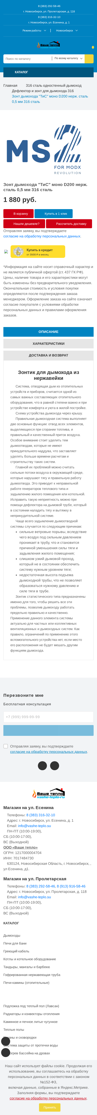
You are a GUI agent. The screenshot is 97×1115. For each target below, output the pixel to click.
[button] (48, 72)
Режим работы (32, 30)
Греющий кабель (16, 951)
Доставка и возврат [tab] (48, 355)
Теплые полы (13, 1029)
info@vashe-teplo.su (34, 826)
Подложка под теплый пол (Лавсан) (31, 1006)
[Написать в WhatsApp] (54, 765)
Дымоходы (11, 935)
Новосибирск (64, 30)
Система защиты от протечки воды (30, 1045)
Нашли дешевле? (26, 224)
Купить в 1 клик (55, 213)
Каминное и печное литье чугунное (30, 1022)
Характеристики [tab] (49, 343)
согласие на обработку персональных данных (41, 236)
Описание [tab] (48, 332)
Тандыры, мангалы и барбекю (26, 967)
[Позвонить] (42, 765)
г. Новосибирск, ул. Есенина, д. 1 (49, 22)
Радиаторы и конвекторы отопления (31, 1014)
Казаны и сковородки (19, 1037)
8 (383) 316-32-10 (48, 17)
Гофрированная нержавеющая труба (31, 975)
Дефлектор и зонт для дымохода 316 (43, 91)
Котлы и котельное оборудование (29, 959)
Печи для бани (14, 943)
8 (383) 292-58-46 (48, 6)
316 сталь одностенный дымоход (53, 85)
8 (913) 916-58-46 (71, 886)
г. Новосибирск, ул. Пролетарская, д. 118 (49, 11)
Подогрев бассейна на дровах (26, 1053)
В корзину (20, 213)
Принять (50, 1107)
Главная (10, 85)
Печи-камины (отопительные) (26, 982)
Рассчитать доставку (70, 224)
